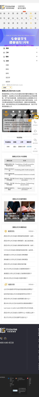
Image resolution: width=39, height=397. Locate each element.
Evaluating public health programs (24, 170)
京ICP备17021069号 (12, 384)
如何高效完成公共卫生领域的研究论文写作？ (18, 294)
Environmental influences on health (24, 174)
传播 (7, 65)
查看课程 (29, 146)
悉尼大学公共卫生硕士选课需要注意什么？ (17, 298)
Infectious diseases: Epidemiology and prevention (24, 184)
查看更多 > (31, 231)
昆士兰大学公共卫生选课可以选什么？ (16, 317)
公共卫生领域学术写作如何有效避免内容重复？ (18, 289)
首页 (1, 14)
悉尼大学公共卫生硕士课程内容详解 (15, 264)
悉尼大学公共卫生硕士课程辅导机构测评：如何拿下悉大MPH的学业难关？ (19, 236)
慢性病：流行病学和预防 (9, 179)
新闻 (7, 73)
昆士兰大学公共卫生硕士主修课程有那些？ (17, 269)
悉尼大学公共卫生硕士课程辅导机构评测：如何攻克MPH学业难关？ (19, 245)
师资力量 (22, 14)
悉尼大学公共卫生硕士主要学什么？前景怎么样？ (19, 312)
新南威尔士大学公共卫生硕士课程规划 (16, 259)
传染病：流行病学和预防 (9, 184)
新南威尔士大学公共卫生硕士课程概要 (16, 255)
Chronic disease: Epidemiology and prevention (25, 179)
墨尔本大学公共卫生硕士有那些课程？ (16, 278)
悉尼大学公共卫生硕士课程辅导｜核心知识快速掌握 (19, 241)
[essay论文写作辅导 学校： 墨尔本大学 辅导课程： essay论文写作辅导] (30, 210)
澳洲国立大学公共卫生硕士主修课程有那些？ (18, 273)
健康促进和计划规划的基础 (9, 165)
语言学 (8, 77)
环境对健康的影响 (9, 174)
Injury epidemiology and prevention (25, 188)
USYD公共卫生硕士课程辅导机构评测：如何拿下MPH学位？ (19, 250)
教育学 (8, 82)
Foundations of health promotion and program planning (24, 165)
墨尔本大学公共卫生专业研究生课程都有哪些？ (18, 303)
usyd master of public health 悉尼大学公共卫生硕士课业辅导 (19, 308)
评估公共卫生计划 (9, 169)
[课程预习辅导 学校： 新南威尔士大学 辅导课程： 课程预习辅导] (12, 210)
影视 (7, 69)
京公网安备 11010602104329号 (21, 379)
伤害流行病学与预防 (9, 188)
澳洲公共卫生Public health (15, 85)
